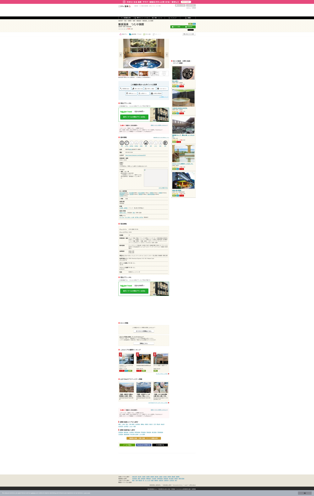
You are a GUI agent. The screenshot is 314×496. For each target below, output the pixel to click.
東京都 (156, 476)
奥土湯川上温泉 (134, 434)
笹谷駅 (121, 195)
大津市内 (171, 480)
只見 (155, 424)
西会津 (158, 424)
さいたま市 (147, 480)
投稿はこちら (144, 343)
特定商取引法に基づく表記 (164, 489)
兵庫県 (148, 476)
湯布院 (176, 478)
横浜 (133, 480)
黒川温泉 (171, 478)
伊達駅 (160, 192)
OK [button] (305, 493)
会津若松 (137, 424)
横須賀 (140, 480)
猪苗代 (146, 424)
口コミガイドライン (178, 485)
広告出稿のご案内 (167, 485)
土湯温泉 (131, 432)
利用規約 (173, 489)
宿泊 (134, 212)
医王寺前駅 (141, 192)
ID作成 (194, 7)
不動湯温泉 (160, 432)
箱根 (139, 478)
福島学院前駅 (150, 194)
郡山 (127, 424)
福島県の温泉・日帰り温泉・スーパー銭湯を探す (143, 438)
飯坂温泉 (126, 432)
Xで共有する (160, 445)
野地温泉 (143, 432)
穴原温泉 (120, 434)
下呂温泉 (154, 478)
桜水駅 (131, 194)
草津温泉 (134, 478)
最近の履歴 (191, 5)
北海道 (165, 476)
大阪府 (160, 476)
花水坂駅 (131, 192)
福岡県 (177, 476)
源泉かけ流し (123, 212)
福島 (119, 424)
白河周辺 (126, 426)
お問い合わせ (192, 485)
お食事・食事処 (124, 208)
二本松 (123, 424)
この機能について (163, 97)
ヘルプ (186, 485)
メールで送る (127, 445)
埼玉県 (139, 476)
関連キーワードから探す (125, 482)
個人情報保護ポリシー (152, 489)
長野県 (169, 476)
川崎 (136, 480)
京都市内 (166, 480)
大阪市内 (161, 480)
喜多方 (151, 424)
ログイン (188, 7)
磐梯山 (142, 424)
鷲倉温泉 (149, 432)
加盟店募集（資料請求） (155, 485)
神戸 (176, 480)
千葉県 (143, 476)
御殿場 (156, 480)
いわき (131, 426)
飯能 (152, 480)
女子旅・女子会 (139, 217)
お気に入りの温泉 (180, 5)
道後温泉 (166, 478)
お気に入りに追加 (189, 34)
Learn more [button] (87, 493)
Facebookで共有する (143, 445)
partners (33, 493)
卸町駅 (140, 194)
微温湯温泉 (127, 434)
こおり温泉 (142, 434)
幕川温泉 (154, 432)
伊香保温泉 (160, 478)
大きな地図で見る (163, 187)
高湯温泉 (120, 432)
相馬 (134, 426)
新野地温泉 (137, 432)
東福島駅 (122, 194)
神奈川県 (134, 476)
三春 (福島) (132, 424)
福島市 (130, 149)
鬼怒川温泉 (181, 478)
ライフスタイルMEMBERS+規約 (183, 489)
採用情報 (194, 489)
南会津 (162, 424)
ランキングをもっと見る (162, 373)
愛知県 (173, 476)
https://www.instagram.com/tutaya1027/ (135, 155)
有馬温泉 (143, 478)
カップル (122, 217)
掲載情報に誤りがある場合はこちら (161, 137)
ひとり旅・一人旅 (129, 217)
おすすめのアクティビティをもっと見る (158, 402)
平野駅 (151, 192)
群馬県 (152, 476)
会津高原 (120, 426)
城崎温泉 (148, 478)
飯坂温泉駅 (122, 192)
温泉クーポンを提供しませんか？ (159, 125)
